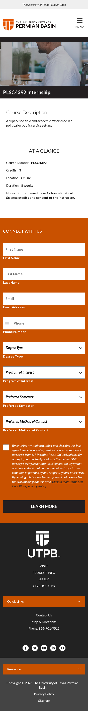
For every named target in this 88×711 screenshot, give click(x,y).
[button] (80, 27)
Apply (44, 579)
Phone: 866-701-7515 (44, 628)
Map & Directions (44, 622)
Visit (44, 566)
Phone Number (14, 332)
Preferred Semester (18, 405)
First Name (11, 258)
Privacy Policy (44, 694)
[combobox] (8, 323)
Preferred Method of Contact (26, 430)
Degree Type (13, 356)
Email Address (14, 307)
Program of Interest (18, 381)
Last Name (11, 282)
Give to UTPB (44, 586)
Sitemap (44, 700)
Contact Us (44, 615)
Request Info (44, 572)
